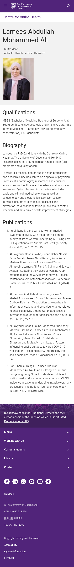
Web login (9, 494)
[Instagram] (40, 481)
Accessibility (10, 545)
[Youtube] (31, 481)
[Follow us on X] (23, 481)
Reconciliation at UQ (16, 421)
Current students (14, 449)
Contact (9, 467)
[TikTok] (48, 481)
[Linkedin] (15, 481)
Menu (5, 6)
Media (8, 432)
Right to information (15, 551)
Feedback (9, 558)
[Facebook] (7, 481)
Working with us (14, 440)
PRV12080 (18, 524)
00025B (18, 518)
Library (8, 458)
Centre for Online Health (22, 17)
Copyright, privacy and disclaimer (21, 538)
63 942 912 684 (18, 511)
